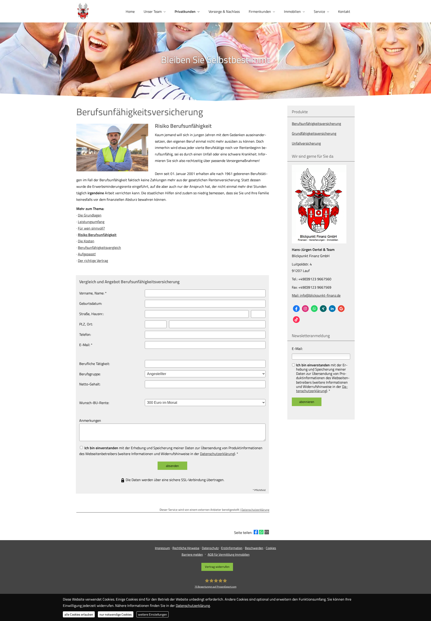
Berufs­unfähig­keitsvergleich (99, 247)
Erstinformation (231, 548)
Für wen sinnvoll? (91, 228)
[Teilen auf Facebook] (256, 532)
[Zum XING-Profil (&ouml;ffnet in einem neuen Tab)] (323, 308)
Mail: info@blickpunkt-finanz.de (316, 295)
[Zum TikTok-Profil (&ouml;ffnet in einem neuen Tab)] (296, 319)
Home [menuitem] (130, 11)
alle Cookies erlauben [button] (78, 614)
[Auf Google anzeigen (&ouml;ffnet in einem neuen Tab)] (341, 308)
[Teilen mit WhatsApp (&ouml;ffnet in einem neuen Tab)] (261, 532)
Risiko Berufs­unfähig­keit (97, 234)
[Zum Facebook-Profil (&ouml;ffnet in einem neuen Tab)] (296, 308)
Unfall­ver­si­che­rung (306, 143)
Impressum (162, 548)
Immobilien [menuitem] (292, 11)
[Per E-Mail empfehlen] (266, 532)
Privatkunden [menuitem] (185, 11)
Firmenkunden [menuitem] (260, 11)
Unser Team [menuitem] (153, 11)
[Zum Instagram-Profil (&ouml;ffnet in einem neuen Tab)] (305, 308)
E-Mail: (297, 348)
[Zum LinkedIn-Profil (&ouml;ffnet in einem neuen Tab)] (332, 308)
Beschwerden (254, 548)
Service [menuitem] (319, 11)
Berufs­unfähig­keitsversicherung (316, 123)
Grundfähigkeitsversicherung (314, 133)
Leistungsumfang (91, 221)
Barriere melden (192, 554)
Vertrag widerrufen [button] (217, 566)
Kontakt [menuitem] (344, 11)
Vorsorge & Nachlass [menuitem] (224, 11)
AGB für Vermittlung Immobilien (229, 554)
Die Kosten (86, 241)
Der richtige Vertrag (93, 260)
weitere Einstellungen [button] (152, 614)
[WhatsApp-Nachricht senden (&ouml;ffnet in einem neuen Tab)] (314, 308)
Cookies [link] (271, 548)
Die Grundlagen (89, 215)
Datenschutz (210, 548)
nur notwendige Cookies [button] (115, 614)
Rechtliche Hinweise (185, 548)
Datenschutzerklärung (322, 388)
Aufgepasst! (87, 254)
